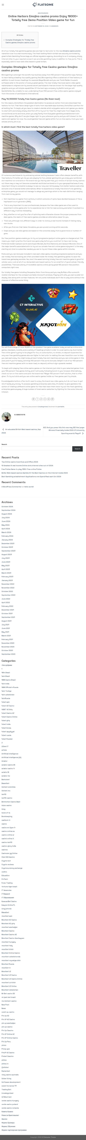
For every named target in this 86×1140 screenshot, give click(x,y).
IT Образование (8, 898)
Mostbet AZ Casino (9, 920)
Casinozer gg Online (9, 853)
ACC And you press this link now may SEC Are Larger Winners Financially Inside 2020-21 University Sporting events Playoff (63, 430)
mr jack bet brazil (9, 997)
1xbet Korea (6, 728)
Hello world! (29, 487)
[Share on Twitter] (41, 399)
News (4, 1008)
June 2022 (6, 599)
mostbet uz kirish (9, 982)
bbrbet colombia (8, 787)
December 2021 (8, 610)
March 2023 (6, 573)
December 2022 (8, 584)
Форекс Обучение (8, 1126)
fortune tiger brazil (9, 886)
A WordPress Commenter (11, 487)
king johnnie (6, 909)
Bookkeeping (7, 816)
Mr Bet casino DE (8, 993)
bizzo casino (7, 805)
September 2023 (8, 551)
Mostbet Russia (8, 964)
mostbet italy (7, 946)
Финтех (4, 1119)
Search (4, 444)
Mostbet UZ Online (9, 986)
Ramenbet (6, 1071)
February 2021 (7, 639)
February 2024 (7, 536)
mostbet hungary (9, 942)
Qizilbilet (5, 1067)
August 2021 (6, 621)
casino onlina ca (8, 831)
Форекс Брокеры (8, 1123)
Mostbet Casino (8, 931)
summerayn (54, 26)
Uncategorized (43, 13)
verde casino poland (10, 1104)
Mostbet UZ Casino (9, 975)
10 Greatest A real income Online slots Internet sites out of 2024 (27, 465)
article (4, 750)
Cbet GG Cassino (8, 857)
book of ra (6, 813)
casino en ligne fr (8, 827)
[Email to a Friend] (45, 399)
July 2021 (5, 625)
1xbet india (6, 724)
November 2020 (8, 647)
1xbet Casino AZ (8, 713)
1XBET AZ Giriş (7, 709)
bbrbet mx (6, 791)
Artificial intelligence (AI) (11, 757)
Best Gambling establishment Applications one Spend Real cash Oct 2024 (31, 476)
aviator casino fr (8, 768)
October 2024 (7, 506)
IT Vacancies (6, 890)
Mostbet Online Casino (11, 953)
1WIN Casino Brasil (9, 680)
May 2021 (5, 632)
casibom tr (6, 820)
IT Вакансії (6, 894)
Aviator (4, 761)
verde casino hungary (10, 1101)
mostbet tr (6, 968)
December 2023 (8, 543)
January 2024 (7, 540)
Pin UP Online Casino (10, 1038)
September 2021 (8, 617)
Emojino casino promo (72, 51)
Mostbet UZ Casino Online (12, 979)
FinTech (5, 879)
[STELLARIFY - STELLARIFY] (43, 5)
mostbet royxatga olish (11, 960)
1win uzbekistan (8, 695)
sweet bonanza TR (9, 1086)
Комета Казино (7, 1112)
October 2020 (7, 650)
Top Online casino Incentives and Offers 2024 (20, 462)
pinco (4, 1045)
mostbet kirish (7, 949)
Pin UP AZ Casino (8, 1019)
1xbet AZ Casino (8, 706)
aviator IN (5, 772)
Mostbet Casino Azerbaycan (13, 938)
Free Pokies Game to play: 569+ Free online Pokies (22, 469)
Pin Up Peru (6, 1041)
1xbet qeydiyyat (8, 731)
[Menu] (3, 4)
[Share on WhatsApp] (33, 399)
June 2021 (6, 628)
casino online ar (8, 835)
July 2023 (6, 558)
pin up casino (7, 1027)
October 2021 (7, 613)
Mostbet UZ (6, 971)
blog (3, 809)
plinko (4, 1060)
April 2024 (6, 529)
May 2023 (5, 565)
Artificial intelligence (10, 754)
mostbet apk (7, 916)
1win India (5, 684)
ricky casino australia (10, 1075)
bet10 (4, 794)
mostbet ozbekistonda (11, 957)
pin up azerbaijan (8, 1023)
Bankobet (6, 779)
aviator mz (6, 776)
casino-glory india (9, 846)
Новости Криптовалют (10, 1115)
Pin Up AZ (5, 1016)
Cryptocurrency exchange (12, 868)
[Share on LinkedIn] (52, 399)
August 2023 (7, 554)
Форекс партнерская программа (14, 1130)
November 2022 (8, 588)
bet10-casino (7, 798)
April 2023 (6, 569)
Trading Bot (6, 1089)
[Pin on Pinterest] (48, 399)
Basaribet (5, 783)
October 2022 (7, 591)
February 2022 (7, 606)
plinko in (5, 1064)
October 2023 (7, 547)
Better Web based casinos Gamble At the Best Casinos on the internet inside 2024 (35, 473)
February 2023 (7, 577)
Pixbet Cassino (8, 1056)
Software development (11, 1082)
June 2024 (6, 521)
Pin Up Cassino (7, 1030)
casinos (5, 850)
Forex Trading (7, 883)
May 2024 (5, 525)
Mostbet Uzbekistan (10, 990)
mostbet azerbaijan (9, 927)
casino (4, 824)
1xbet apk (6, 702)
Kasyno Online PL (8, 905)
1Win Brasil (6, 672)
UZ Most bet (6, 1097)
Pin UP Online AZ (8, 1034)
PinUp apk (6, 1049)
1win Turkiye (6, 691)
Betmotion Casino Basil (11, 802)
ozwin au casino (8, 1012)
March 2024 (6, 532)
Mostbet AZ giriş (8, 923)
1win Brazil (6, 676)
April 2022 (6, 602)
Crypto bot (6, 861)
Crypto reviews (8, 864)
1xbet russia (6, 735)
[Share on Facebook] (37, 399)
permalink (61, 407)
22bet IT (5, 746)
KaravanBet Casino (9, 901)
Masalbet (5, 912)
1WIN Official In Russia (10, 687)
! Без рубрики (7, 665)
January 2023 (7, 580)
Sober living (6, 1078)
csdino (4, 872)
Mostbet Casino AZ (9, 934)
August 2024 (7, 514)
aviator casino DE (8, 765)
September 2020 (8, 654)
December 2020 (8, 643)
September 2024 (8, 510)
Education (6, 875)
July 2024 (6, 517)
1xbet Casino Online (9, 717)
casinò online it (8, 838)
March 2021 (6, 636)
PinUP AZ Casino (8, 1052)
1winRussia (6, 698)
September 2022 (8, 595)
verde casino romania (10, 1108)
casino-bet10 (7, 842)
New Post (5, 1005)
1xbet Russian (7, 739)
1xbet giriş (6, 720)
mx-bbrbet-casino (9, 1001)
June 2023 (6, 562)
